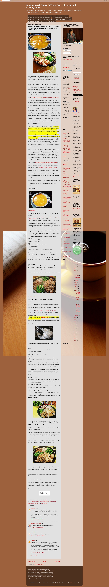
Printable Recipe (31, 210)
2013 (75, 326)
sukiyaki (36, 503)
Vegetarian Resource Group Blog (66, 210)
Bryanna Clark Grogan (36, 523)
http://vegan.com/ (66, 218)
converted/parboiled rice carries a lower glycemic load (46, 162)
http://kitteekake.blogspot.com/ (66, 221)
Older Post (57, 561)
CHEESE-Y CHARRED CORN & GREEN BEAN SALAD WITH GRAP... (77, 297)
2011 (75, 330)
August (77, 280)
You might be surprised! (65, 163)
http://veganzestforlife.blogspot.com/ (67, 201)
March (76, 290)
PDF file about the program (67, 151)
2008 (75, 336)
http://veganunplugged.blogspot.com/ (66, 232)
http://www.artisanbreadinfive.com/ (66, 255)
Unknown (33, 540)
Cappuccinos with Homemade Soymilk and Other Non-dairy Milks (67, 182)
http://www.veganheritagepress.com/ (67, 236)
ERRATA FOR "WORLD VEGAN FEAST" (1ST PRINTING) (39, 17)
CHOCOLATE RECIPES (57, 17)
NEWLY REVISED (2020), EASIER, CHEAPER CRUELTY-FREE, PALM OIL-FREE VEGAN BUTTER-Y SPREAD (49, 19)
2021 (75, 264)
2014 (75, 324)
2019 (75, 268)
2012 (75, 328)
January (77, 315)
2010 (75, 332)
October (77, 275)
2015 (75, 321)
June (76, 284)
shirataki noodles (44, 317)
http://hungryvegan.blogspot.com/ (67, 244)
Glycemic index (53, 501)
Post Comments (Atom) (39, 564)
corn (41, 501)
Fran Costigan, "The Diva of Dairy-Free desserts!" (66, 192)
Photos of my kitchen (65, 155)
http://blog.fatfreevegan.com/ (66, 205)
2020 (75, 266)
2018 (75, 270)
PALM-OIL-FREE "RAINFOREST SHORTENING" (37, 21)
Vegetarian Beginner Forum (66, 174)
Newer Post (31, 561)
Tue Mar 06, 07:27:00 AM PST (37, 519)
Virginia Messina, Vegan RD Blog (66, 214)
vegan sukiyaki (44, 503)
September (77, 277)
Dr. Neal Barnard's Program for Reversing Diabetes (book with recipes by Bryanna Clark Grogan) (67, 147)
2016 (75, 319)
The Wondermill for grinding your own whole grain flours (66, 169)
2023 (75, 262)
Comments (66, 52)
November (77, 272)
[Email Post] (50, 500)
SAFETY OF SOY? (67, 17)
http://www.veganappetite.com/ (66, 228)
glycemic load (31, 503)
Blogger (54, 584)
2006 (75, 340)
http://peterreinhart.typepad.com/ (67, 252)
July (76, 282)
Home (44, 561)
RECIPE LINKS (52, 21)
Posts (65, 50)
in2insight (33, 508)
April (76, 288)
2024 (75, 260)
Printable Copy (31, 296)
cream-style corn (45, 501)
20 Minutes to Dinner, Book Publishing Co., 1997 (45, 310)
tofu (39, 503)
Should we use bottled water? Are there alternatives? (66, 140)
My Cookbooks (66, 177)
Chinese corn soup (35, 501)
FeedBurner (76, 78)
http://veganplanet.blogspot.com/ (66, 240)
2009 (75, 334)
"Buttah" (69, 88)
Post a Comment (33, 555)
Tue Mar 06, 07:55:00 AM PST (37, 527)
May (76, 286)
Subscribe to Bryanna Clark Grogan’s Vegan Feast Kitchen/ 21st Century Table (77, 89)
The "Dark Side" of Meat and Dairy (67, 187)
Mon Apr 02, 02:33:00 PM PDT (37, 552)
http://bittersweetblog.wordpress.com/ (67, 224)
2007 (75, 338)
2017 (75, 317)
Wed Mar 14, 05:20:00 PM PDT (37, 535)
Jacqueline (33, 532)
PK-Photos (72, 582)
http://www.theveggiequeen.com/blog (67, 197)
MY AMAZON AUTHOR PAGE (76, 102)
